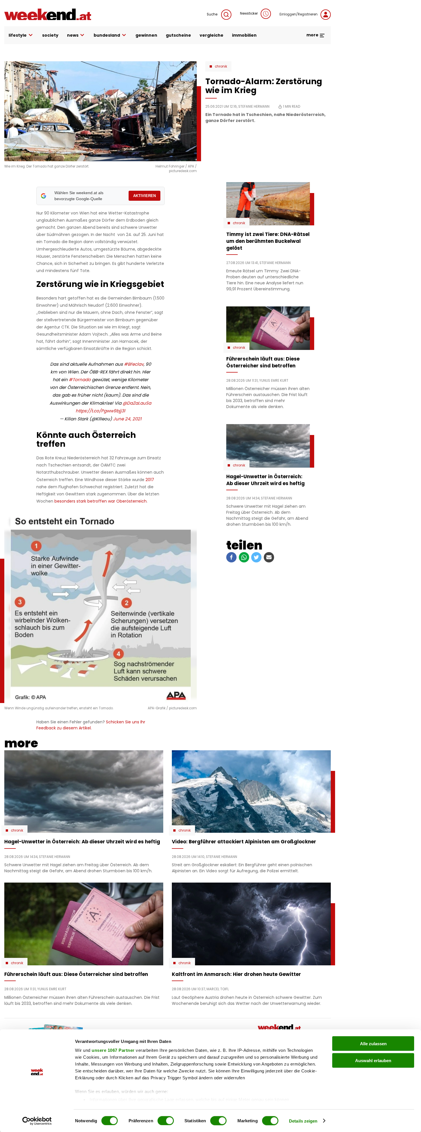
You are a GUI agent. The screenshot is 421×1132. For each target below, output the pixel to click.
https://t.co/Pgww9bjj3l (100, 411)
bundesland (107, 35)
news (72, 35)
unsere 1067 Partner (113, 1050)
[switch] (166, 1120)
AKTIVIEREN (144, 196)
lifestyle (18, 35)
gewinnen (146, 35)
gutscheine (178, 35)
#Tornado (80, 380)
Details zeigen (303, 1120)
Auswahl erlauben (373, 1060)
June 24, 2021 (127, 419)
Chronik (221, 66)
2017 (149, 480)
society (50, 35)
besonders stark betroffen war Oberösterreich (100, 501)
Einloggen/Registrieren (299, 14)
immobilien (244, 35)
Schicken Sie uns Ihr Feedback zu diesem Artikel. (90, 725)
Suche (212, 14)
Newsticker (249, 13)
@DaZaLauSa (137, 403)
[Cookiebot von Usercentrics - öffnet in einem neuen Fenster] (37, 1121)
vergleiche (211, 35)
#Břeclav (133, 364)
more (312, 35)
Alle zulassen (373, 1043)
